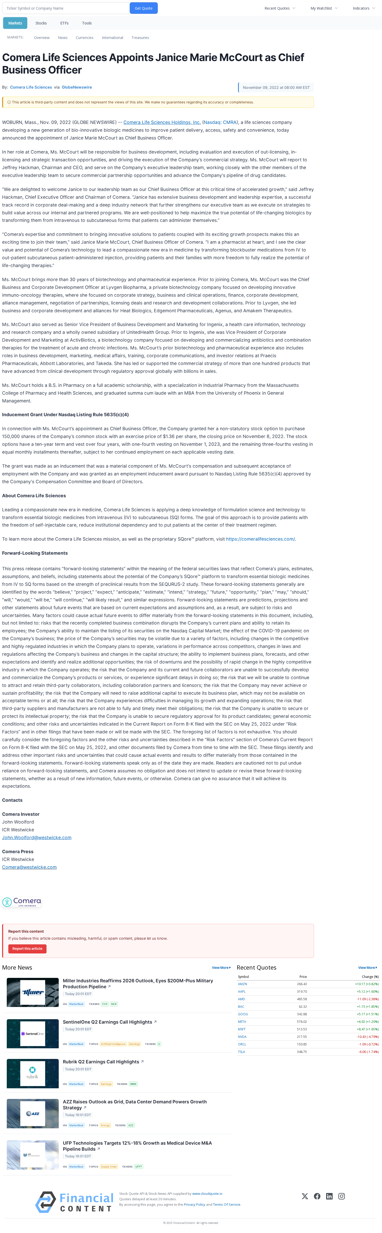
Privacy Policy (194, 1204)
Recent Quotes (277, 8)
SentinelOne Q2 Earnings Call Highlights (110, 1022)
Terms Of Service (226, 1204)
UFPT (138, 1166)
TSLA (241, 1052)
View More (220, 967)
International (112, 37)
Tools (87, 23)
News (63, 37)
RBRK (133, 1084)
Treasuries (140, 37)
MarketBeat (76, 1004)
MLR (113, 1004)
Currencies (85, 37)
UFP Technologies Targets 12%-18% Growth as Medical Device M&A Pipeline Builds (137, 1146)
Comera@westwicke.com (29, 867)
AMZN (242, 984)
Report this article (27, 948)
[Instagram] (341, 1202)
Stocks (41, 23)
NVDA (242, 1037)
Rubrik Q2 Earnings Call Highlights (103, 1061)
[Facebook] (317, 1202)
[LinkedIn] (329, 1202)
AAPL (242, 991)
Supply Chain (109, 1166)
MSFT (242, 1029)
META (242, 1021)
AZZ (130, 1125)
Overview (42, 37)
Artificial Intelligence (113, 1044)
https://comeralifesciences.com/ (260, 539)
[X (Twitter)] (305, 1202)
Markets (15, 23)
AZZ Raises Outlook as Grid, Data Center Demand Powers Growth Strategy (135, 1104)
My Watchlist (321, 8)
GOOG (243, 1014)
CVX (104, 1004)
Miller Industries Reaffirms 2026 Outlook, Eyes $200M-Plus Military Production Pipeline (138, 983)
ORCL (242, 1044)
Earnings (134, 1044)
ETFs (64, 23)
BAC (241, 1006)
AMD (241, 999)
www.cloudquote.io (207, 1193)
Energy (105, 1125)
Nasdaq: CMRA (220, 122)
